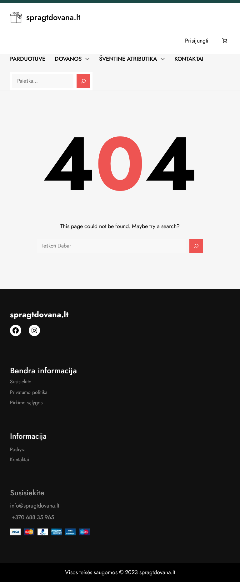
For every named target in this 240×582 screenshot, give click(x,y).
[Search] (83, 81)
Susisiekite (20, 381)
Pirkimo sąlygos (26, 402)
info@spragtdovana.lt (34, 506)
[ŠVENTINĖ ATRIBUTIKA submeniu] (162, 58)
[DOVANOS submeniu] (87, 58)
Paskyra (18, 449)
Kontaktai (19, 459)
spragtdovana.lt (53, 17)
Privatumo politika (29, 392)
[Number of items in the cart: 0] (225, 41)
